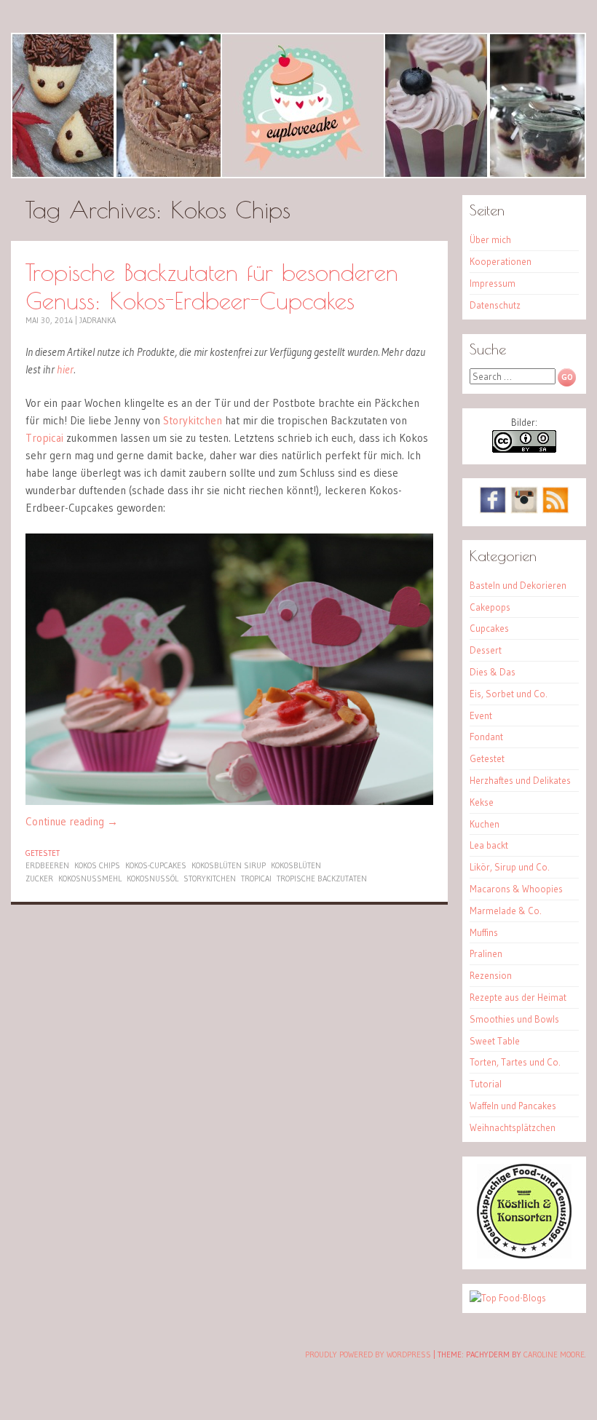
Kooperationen (500, 261)
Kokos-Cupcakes (155, 865)
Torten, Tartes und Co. (515, 1062)
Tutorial (486, 1084)
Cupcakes (489, 628)
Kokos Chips (97, 865)
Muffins (484, 932)
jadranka (97, 320)
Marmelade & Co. (506, 910)
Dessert (486, 650)
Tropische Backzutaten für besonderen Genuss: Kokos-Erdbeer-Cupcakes (211, 286)
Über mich (490, 239)
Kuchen (484, 824)
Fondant (486, 736)
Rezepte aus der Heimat (518, 997)
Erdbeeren (47, 865)
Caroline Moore (554, 1354)
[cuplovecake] (298, 105)
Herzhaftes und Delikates (520, 780)
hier (65, 369)
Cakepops (490, 607)
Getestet (42, 853)
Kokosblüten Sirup (228, 865)
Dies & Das (492, 672)
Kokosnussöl (152, 878)
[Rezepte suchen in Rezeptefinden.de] (508, 1298)
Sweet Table (495, 1041)
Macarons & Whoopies (516, 889)
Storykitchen (192, 420)
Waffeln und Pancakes (513, 1105)
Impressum (492, 283)
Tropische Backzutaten (322, 878)
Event (481, 715)
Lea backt (489, 845)
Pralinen (486, 953)
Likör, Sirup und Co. (510, 867)
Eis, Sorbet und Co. (508, 693)
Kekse (482, 802)
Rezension (491, 975)
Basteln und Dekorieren (518, 585)
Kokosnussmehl (90, 878)
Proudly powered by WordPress (368, 1354)
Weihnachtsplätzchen (513, 1127)
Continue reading (71, 821)
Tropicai (44, 438)
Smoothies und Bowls (514, 1019)
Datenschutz (495, 305)
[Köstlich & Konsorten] (524, 1255)
